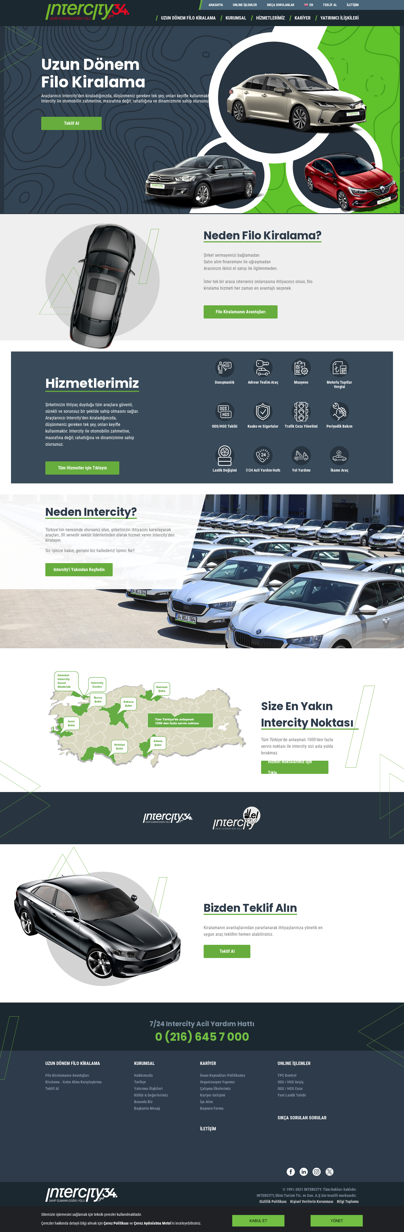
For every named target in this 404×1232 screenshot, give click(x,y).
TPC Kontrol (287, 1075)
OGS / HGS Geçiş (290, 1082)
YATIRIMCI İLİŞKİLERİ (339, 18)
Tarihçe (140, 1082)
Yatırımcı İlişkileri (148, 1088)
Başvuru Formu (211, 1108)
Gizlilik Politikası (273, 1201)
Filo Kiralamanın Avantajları (240, 311)
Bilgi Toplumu (348, 1201)
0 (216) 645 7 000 (202, 1037)
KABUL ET (258, 1221)
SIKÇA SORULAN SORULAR (302, 1117)
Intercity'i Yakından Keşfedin (79, 569)
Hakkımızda (143, 1075)
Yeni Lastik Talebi (292, 1095)
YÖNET (337, 1221)
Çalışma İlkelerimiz (215, 1088)
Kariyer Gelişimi (212, 1095)
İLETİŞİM (353, 5)
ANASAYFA (216, 5)
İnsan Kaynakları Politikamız (222, 1075)
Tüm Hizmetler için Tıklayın (82, 467)
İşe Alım (206, 1102)
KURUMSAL (236, 18)
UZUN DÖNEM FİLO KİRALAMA (188, 18)
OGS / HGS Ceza (290, 1088)
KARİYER (303, 18)
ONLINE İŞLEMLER (245, 5)
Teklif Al (71, 123)
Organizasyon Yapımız (217, 1082)
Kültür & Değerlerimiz (151, 1095)
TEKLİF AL (330, 5)
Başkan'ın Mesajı (147, 1108)
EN (311, 5)
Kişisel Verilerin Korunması (311, 1201)
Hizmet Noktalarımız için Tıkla (290, 767)
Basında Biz (143, 1102)
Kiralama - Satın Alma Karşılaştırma (73, 1082)
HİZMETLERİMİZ (270, 18)
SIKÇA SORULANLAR (280, 5)
